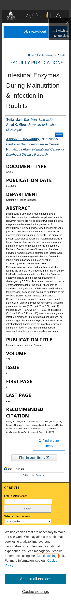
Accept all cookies (35, 579)
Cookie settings (47, 555)
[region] (35, 563)
